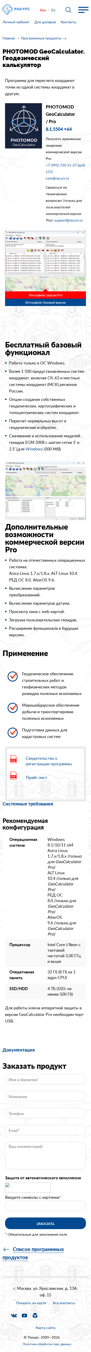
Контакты (68, 21)
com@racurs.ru (57, 178)
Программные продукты (41, 38)
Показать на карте (31, 1302)
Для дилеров (45, 21)
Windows (33, 449)
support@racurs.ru (68, 220)
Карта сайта (45, 1327)
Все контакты (64, 1303)
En (53, 10)
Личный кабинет (16, 21)
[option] (45, 261)
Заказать (45, 1223)
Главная (9, 38)
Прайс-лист (36, 777)
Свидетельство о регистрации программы (49, 761)
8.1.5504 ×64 (59, 129)
